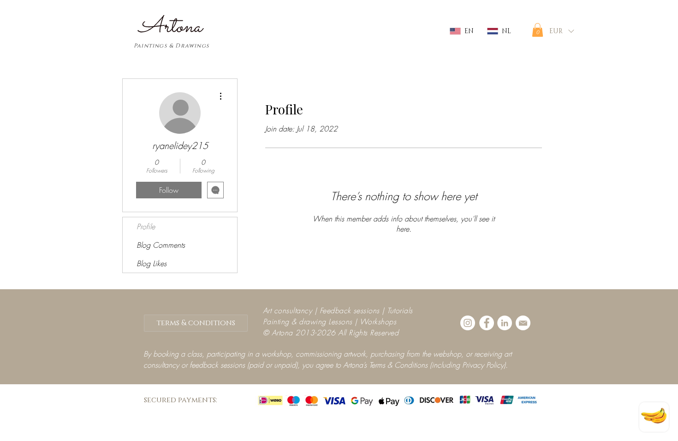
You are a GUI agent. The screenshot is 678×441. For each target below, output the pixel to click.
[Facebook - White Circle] (486, 323)
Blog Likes (152, 263)
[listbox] (561, 31)
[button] (537, 30)
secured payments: (180, 400)
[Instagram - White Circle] (467, 323)
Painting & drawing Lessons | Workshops (329, 321)
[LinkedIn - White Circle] (504, 323)
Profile (146, 226)
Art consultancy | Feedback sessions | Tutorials (338, 310)
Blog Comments (161, 245)
